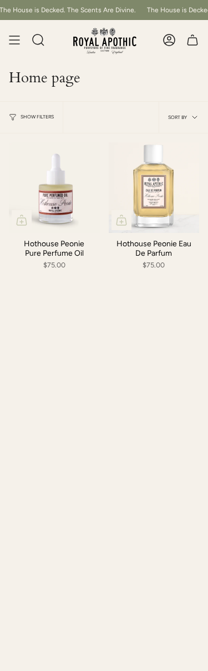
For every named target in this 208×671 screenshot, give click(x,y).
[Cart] (192, 40)
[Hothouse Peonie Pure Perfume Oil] (54, 187)
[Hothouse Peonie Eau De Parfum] (154, 187)
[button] (38, 40)
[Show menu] (14, 40)
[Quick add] (22, 220)
